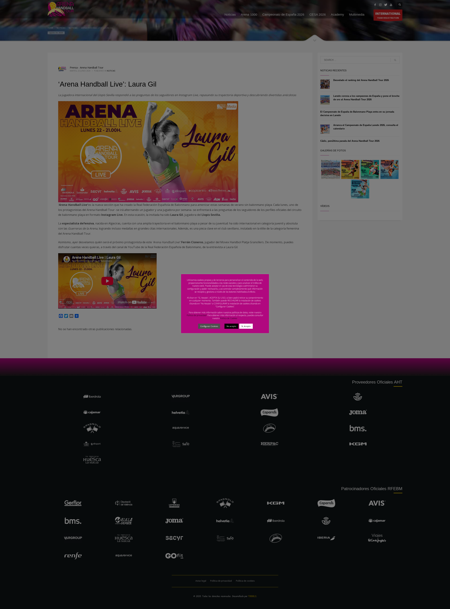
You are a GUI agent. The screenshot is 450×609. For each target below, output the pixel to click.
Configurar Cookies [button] (209, 326)
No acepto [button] (231, 326)
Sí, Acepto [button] (246, 326)
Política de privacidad (196, 315)
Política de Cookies (228, 318)
